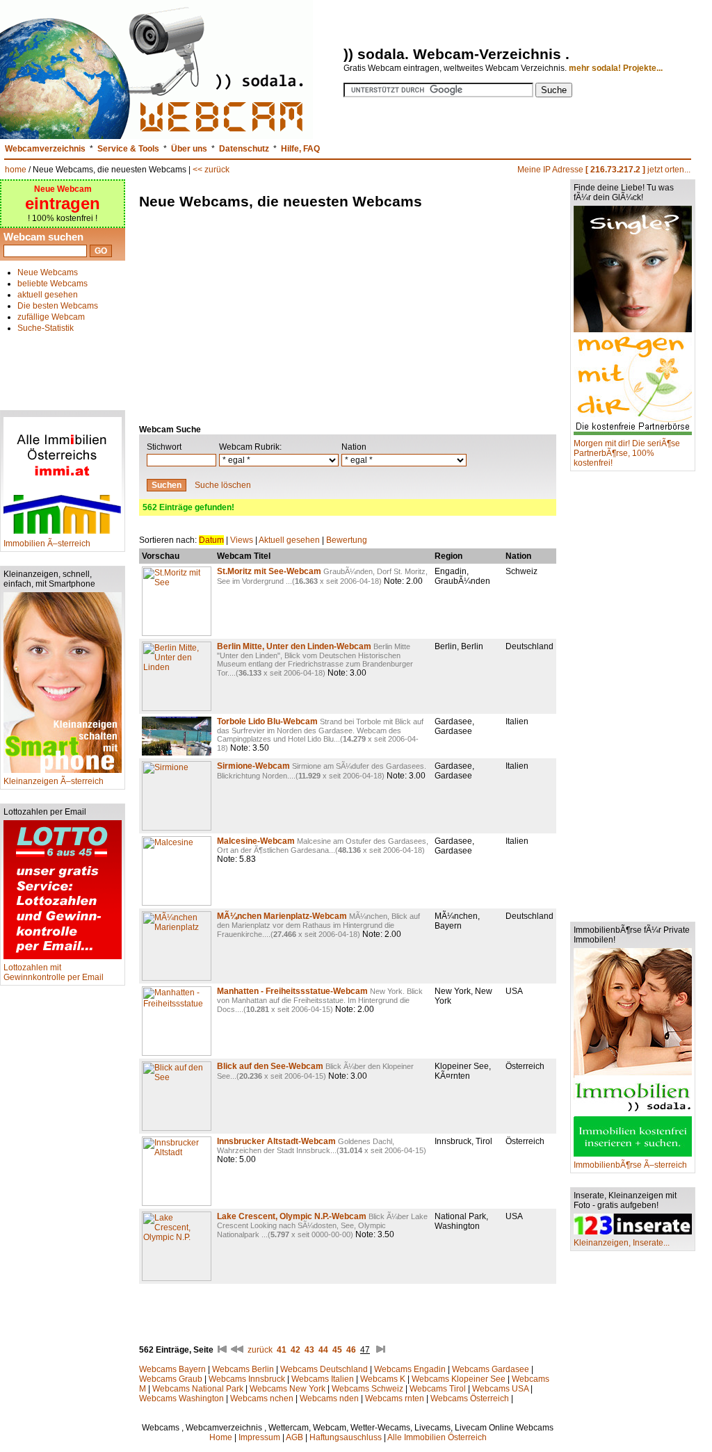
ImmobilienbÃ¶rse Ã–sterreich (630, 1165)
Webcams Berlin (243, 1369)
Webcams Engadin (410, 1369)
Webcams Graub (170, 1379)
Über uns (189, 149)
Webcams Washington (181, 1398)
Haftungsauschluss (345, 1437)
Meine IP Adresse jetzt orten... (603, 169)
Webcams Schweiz (367, 1389)
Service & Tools (128, 149)
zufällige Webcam (51, 317)
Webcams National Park (197, 1389)
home (15, 169)
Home (220, 1437)
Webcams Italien (322, 1379)
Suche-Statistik (45, 328)
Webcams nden (329, 1398)
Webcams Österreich (469, 1398)
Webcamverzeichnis (45, 149)
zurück (260, 1350)
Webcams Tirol (438, 1389)
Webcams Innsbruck (247, 1379)
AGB (294, 1437)
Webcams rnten (394, 1398)
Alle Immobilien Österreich (437, 1437)
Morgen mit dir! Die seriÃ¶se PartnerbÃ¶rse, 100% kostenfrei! (627, 453)
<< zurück (211, 169)
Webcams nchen (261, 1398)
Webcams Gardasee (490, 1369)
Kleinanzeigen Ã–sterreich (53, 781)
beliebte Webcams (52, 283)
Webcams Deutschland (324, 1369)
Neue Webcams (47, 272)
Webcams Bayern (172, 1369)
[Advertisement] (62, 365)
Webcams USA (500, 1389)
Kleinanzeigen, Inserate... (622, 1243)
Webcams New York (287, 1389)
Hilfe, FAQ (300, 149)
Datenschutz (244, 149)
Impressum (259, 1437)
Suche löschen (223, 485)
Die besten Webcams (57, 306)
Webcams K (382, 1379)
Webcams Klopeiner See (458, 1379)
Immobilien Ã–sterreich (46, 543)
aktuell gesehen (47, 295)
